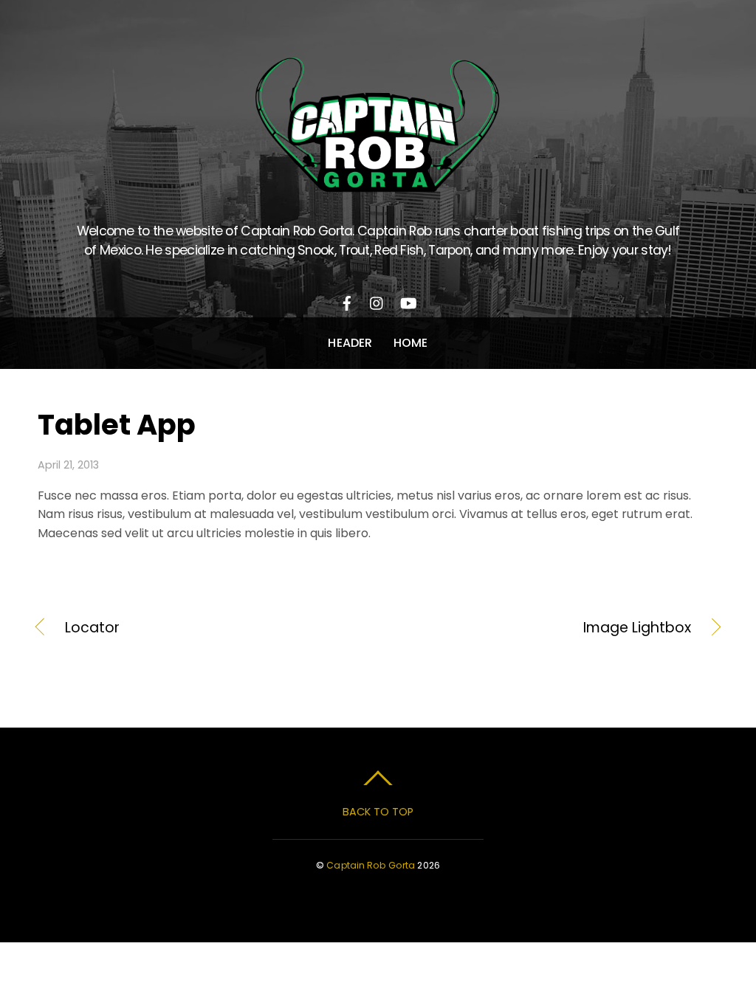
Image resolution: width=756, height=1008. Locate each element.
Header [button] (350, 342)
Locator (92, 628)
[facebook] (347, 300)
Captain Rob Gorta (370, 865)
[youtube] (407, 300)
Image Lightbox (545, 628)
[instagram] (377, 300)
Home (411, 342)
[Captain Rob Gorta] (378, 184)
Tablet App (117, 424)
